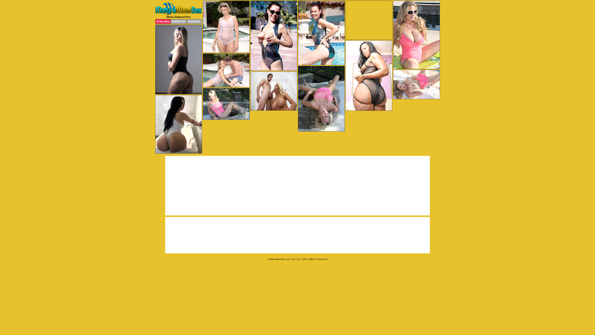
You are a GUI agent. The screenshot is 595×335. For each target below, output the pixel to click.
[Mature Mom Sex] (178, 8)
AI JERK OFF (178, 21)
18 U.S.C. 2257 (299, 259)
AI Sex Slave (163, 21)
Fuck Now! (194, 21)
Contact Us (322, 259)
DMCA (312, 259)
